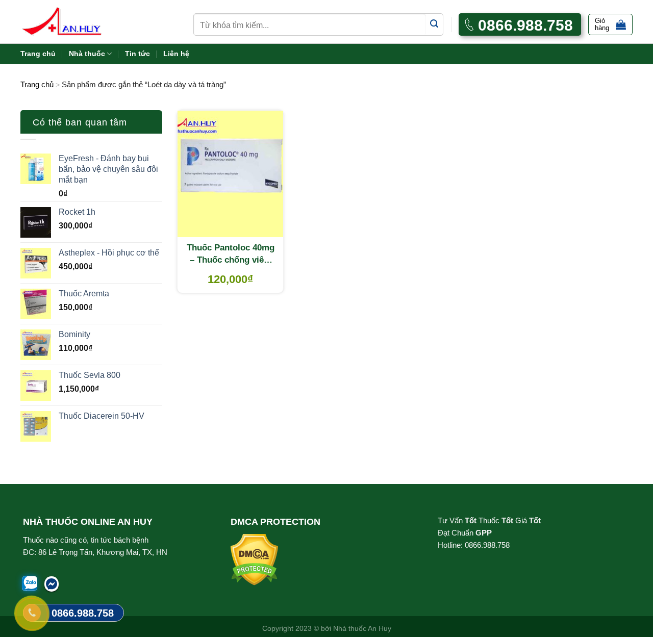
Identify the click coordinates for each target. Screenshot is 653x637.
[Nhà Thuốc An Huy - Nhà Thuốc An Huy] (74, 21)
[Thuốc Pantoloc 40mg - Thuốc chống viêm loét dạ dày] (230, 174)
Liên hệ (176, 53)
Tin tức (137, 53)
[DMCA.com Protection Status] (254, 559)
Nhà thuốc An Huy (362, 628)
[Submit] (434, 24)
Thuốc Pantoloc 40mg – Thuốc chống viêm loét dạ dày (230, 254)
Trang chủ (38, 53)
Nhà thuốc (87, 53)
